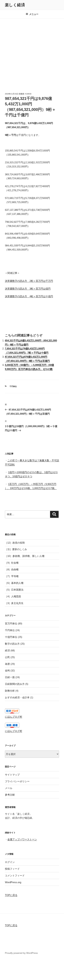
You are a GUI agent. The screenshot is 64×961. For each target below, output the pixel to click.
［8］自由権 (12, 569)
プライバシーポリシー (17, 781)
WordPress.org (13, 882)
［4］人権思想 (13, 596)
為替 (7, 664)
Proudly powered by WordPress (21, 953)
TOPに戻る (11, 895)
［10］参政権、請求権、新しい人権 (24, 556)
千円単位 (13, 386)
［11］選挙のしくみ (16, 549)
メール (8, 788)
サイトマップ (12, 774)
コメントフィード (15, 875)
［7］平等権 (12, 576)
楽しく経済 (15, 5)
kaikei (28, 94)
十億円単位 (11, 637)
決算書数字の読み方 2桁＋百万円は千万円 (29, 280)
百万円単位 (11, 623)
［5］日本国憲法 (14, 589)
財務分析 (10, 690)
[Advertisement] (32, 52)
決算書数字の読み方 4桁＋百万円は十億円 (29, 296)
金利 (7, 670)
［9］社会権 (12, 562)
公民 (7, 657)
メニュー (33, 14)
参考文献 (10, 794)
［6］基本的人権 (14, 583)
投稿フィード (12, 868)
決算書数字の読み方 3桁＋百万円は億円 (28, 288)
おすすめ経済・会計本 (17, 697)
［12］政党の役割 (15, 542)
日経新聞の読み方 (15, 684)
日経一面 (10, 677)
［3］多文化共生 (14, 603)
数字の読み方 (12, 643)
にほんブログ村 (13, 716)
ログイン (10, 862)
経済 (7, 650)
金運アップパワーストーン (22, 839)
